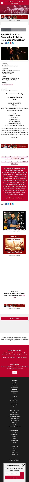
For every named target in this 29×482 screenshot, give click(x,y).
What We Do (14, 436)
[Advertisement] (14, 273)
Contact (14, 450)
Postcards (14, 385)
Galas (14, 406)
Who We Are (14, 432)
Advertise (14, 422)
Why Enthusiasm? (14, 434)
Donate (14, 372)
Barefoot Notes (14, 391)
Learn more (23, 357)
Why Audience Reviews (15, 416)
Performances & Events (19, 30)
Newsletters (15, 440)
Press (14, 438)
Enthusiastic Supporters (15, 426)
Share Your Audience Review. (14, 198)
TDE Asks (14, 389)
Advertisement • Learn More (14, 20)
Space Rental (14, 404)
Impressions (14, 382)
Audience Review (20, 184)
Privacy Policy (14, 454)
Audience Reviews (14, 414)
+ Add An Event (14, 318)
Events (14, 398)
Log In (14, 448)
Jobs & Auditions (14, 402)
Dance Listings (6, 30)
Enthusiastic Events (14, 420)
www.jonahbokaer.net (7, 84)
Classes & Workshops (14, 400)
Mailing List (14, 412)
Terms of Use (14, 452)
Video (14, 393)
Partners (14, 442)
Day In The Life (14, 387)
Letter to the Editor (14, 418)
